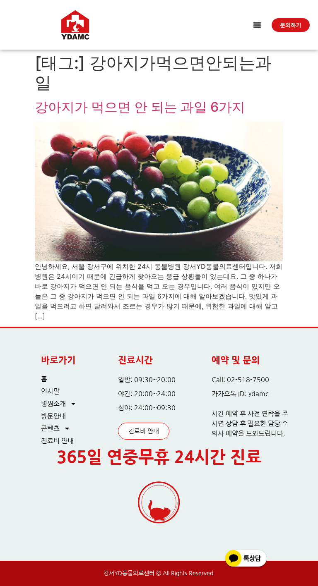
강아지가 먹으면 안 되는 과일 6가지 (140, 107)
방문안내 (53, 416)
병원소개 (53, 403)
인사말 (50, 391)
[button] (257, 25)
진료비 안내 (57, 441)
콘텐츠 (50, 428)
